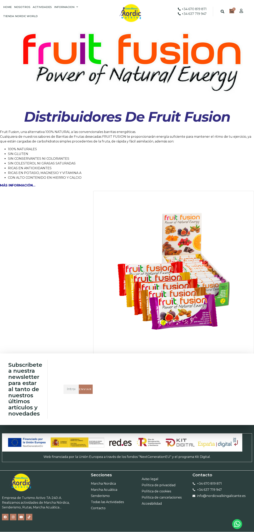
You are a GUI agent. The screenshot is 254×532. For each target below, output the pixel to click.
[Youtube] (21, 517)
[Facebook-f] (5, 517)
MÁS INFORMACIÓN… (17, 185)
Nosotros (22, 7)
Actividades (42, 7)
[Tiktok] (29, 517)
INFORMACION (64, 7)
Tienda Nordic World (20, 16)
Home (7, 7)
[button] (222, 11)
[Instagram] (13, 517)
